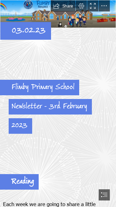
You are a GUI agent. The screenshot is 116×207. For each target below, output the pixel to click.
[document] (58, 103)
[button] (63, 5)
